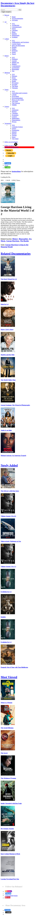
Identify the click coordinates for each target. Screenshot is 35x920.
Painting (14, 34)
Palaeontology (16, 120)
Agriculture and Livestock (19, 93)
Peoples (14, 47)
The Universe (16, 103)
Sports (14, 52)
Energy (14, 128)
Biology (14, 111)
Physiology (15, 83)
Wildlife (14, 105)
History (6, 56)
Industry (14, 132)
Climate (14, 94)
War (13, 71)
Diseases (14, 76)
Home (14, 17)
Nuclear (14, 135)
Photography (16, 35)
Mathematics (15, 118)
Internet (14, 133)
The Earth (15, 101)
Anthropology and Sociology (20, 42)
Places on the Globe (18, 100)
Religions (15, 50)
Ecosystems (15, 96)
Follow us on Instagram (11, 147)
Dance (14, 28)
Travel (14, 54)
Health (14, 81)
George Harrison (12, 241)
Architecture (15, 25)
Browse (6, 15)
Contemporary (16, 66)
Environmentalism (17, 98)
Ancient (14, 61)
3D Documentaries (17, 18)
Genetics (14, 79)
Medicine (7, 72)
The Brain (15, 86)
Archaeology (16, 67)
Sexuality (14, 84)
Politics (14, 49)
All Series (15, 20)
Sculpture (15, 37)
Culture (6, 39)
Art (5, 22)
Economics (15, 115)
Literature (15, 30)
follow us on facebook (11, 142)
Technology (7, 123)
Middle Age (15, 62)
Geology (14, 116)
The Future (15, 138)
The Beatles (24, 241)
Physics (14, 122)
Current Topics (16, 44)
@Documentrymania (11, 895)
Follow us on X (9, 145)
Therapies (15, 88)
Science (6, 106)
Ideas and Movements (18, 45)
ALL (13, 23)
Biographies (15, 69)
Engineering (15, 130)
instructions (16, 171)
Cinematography (17, 27)
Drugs (14, 78)
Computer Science (17, 127)
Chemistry (15, 113)
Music (14, 32)
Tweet (6, 165)
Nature (6, 89)
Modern (14, 64)
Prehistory (15, 59)
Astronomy (15, 110)
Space (13, 137)
